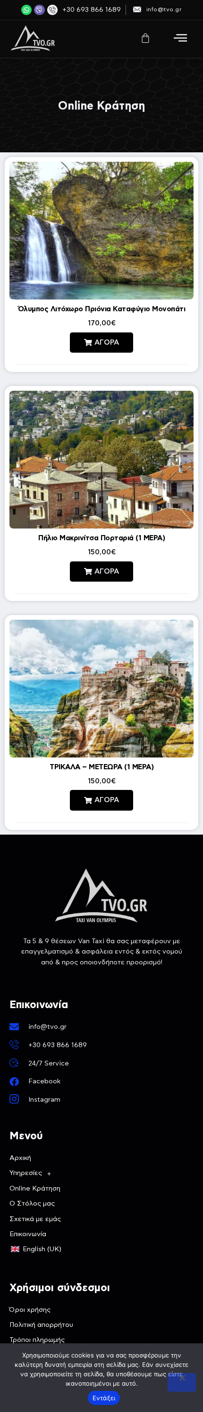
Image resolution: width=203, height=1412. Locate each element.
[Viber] (39, 10)
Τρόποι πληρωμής (37, 1340)
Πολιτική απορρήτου (41, 1325)
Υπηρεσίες (25, 1173)
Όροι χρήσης (30, 1310)
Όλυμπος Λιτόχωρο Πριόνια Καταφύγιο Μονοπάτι (102, 309)
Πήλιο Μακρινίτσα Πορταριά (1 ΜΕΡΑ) (101, 538)
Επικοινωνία (27, 1234)
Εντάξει (104, 1398)
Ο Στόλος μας (32, 1203)
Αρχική (20, 1158)
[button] (101, 342)
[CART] (145, 38)
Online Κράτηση (34, 1188)
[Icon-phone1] (52, 10)
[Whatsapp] (26, 10)
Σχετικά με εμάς (35, 1219)
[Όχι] (182, 1382)
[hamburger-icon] (180, 39)
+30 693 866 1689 (91, 10)
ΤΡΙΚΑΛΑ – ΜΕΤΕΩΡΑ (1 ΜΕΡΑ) (101, 767)
